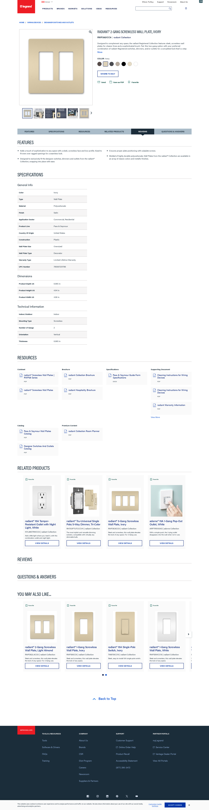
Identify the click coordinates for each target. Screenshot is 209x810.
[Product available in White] (136, 64)
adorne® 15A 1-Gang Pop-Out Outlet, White (166, 522)
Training (45, 760)
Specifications (56, 131)
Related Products (114, 131)
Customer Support (124, 740)
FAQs (44, 753)
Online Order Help (127, 747)
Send (103, 82)
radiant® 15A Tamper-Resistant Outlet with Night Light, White (40, 524)
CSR (81, 753)
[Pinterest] (117, 796)
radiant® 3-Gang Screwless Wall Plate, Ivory (123, 522)
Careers (82, 767)
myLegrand (158, 740)
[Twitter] (126, 796)
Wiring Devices (34, 22)
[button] (90, 31)
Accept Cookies (175, 805)
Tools (44, 740)
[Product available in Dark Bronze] (99, 64)
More (99, 52)
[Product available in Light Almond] (130, 64)
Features (29, 132)
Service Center (162, 747)
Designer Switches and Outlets (59, 22)
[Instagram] (97, 796)
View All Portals (160, 760)
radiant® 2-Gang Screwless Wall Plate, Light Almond (40, 648)
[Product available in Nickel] (118, 64)
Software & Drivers (51, 747)
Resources (84, 131)
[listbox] (56, 67)
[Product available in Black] (124, 64)
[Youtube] (136, 796)
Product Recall (123, 753)
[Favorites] (186, 8)
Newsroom (84, 774)
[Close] (189, 805)
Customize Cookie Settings (155, 805)
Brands (82, 747)
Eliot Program (85, 760)
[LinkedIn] (107, 796)
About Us (83, 740)
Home (21, 22)
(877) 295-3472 (123, 767)
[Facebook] (87, 796)
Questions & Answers (172, 131)
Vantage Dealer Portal (166, 753)
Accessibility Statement (126, 760)
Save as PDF (118, 82)
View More (155, 417)
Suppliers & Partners (88, 780)
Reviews (142, 131)
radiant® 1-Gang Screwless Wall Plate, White (165, 648)
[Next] (91, 113)
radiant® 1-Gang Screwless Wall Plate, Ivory (82, 648)
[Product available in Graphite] (111, 64)
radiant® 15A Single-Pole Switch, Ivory (121, 648)
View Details (42, 543)
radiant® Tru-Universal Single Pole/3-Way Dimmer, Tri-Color (83, 522)
